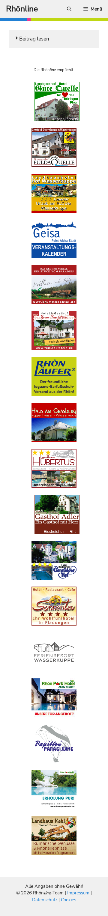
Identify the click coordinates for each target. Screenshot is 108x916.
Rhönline (22, 8)
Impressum (79, 893)
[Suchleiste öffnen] (69, 9)
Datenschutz (44, 900)
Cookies (68, 900)
